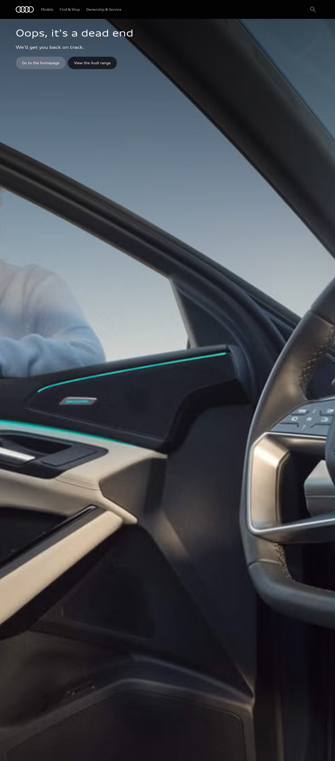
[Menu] (25, 9)
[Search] (313, 9)
